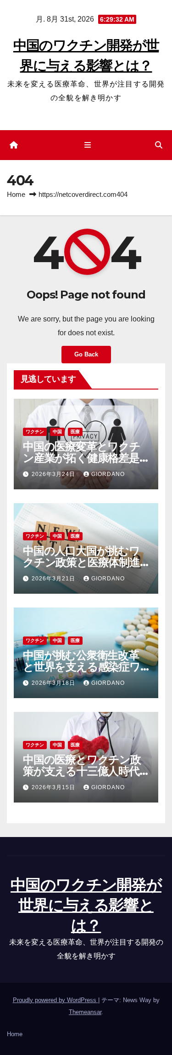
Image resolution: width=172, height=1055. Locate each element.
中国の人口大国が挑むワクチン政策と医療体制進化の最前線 (81, 562)
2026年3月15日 (54, 787)
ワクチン (35, 431)
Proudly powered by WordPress (55, 1000)
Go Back (86, 354)
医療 (75, 431)
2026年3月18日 (54, 683)
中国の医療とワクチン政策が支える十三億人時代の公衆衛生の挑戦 (82, 771)
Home (16, 194)
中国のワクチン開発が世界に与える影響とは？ (86, 905)
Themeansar (85, 1012)
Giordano (108, 474)
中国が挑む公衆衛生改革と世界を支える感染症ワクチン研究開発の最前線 (81, 666)
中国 (57, 431)
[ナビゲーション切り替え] (88, 145)
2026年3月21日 (54, 578)
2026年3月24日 (54, 474)
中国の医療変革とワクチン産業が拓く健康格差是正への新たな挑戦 (81, 458)
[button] (158, 145)
